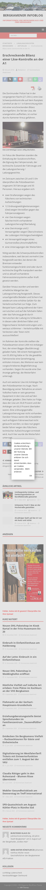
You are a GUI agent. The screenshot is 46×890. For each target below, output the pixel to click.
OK (30, 475)
